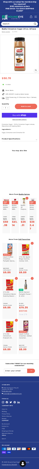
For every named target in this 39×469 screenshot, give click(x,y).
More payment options (19, 119)
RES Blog (4, 411)
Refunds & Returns (7, 433)
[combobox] (19, 24)
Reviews (4, 418)
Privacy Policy (6, 414)
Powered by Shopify (9, 465)
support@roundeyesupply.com (12, 393)
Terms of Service (6, 416)
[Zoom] (36, 70)
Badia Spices (6, 32)
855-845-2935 (7, 391)
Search (4, 439)
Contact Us (5, 426)
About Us (4, 409)
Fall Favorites (24, 239)
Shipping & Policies (7, 431)
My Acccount (6, 424)
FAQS (3, 428)
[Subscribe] (31, 371)
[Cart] (31, 17)
